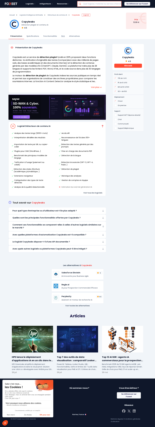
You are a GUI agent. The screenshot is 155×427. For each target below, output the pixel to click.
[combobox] (99, 4)
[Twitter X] (129, 410)
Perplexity (66, 296)
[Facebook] (123, 410)
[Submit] (80, 4)
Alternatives (74, 36)
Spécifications (33, 36)
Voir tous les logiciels (92, 193)
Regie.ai (65, 284)
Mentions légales (117, 419)
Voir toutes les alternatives (77, 305)
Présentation (16, 36)
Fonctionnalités (50, 36)
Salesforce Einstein (71, 272)
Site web (128, 65)
